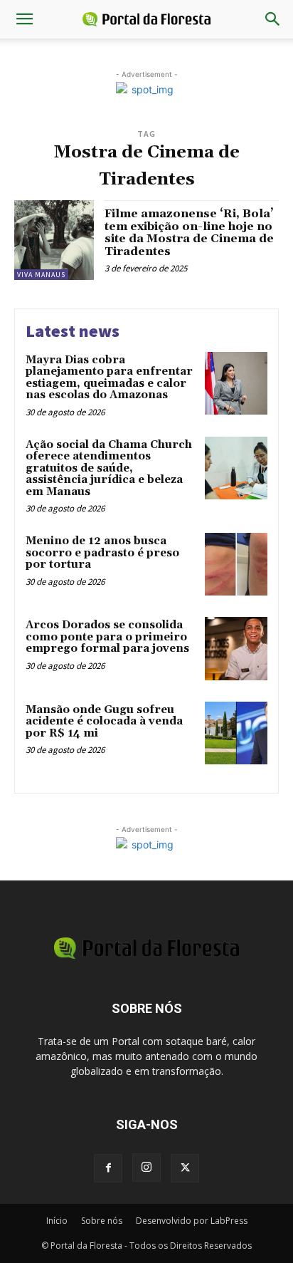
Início (57, 1221)
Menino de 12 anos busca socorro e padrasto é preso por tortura (102, 552)
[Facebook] (108, 1168)
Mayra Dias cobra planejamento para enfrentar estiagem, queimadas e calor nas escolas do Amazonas (109, 377)
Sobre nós (101, 1221)
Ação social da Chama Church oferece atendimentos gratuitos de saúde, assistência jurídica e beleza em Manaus (109, 468)
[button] (24, 19)
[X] (185, 1168)
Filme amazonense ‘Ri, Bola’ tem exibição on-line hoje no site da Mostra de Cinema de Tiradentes (189, 233)
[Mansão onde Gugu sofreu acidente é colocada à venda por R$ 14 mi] (236, 733)
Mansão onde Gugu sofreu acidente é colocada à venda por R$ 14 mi (104, 721)
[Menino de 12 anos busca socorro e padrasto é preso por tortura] (236, 564)
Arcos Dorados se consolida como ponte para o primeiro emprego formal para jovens (107, 636)
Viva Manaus (41, 274)
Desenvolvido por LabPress (191, 1221)
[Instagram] (146, 1167)
